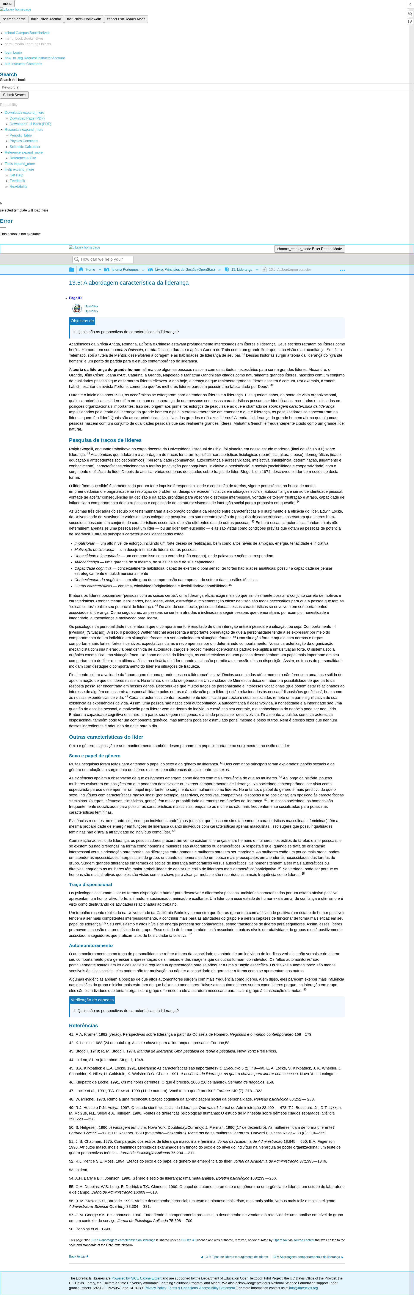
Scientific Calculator (25, 147)
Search (76, 259)
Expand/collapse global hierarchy (74, 270)
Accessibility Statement (217, 1288)
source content (303, 1240)
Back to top (77, 1256)
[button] (17, 181)
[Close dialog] (3, 227)
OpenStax (91, 306)
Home (90, 269)
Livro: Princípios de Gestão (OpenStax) (185, 269)
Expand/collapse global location (342, 268)
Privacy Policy (155, 1288)
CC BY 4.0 (188, 1240)
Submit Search (14, 95)
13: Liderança (242, 269)
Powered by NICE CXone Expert (136, 1278)
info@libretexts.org (303, 1288)
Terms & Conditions (183, 1288)
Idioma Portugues (125, 269)
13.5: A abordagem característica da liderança (123, 1240)
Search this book (13, 80)
